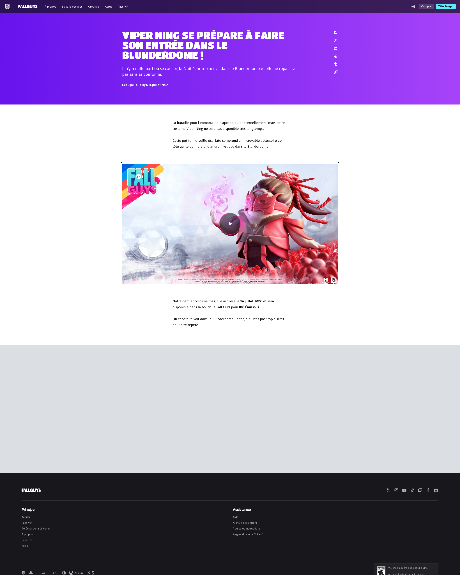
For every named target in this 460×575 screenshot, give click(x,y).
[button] (333, 34)
